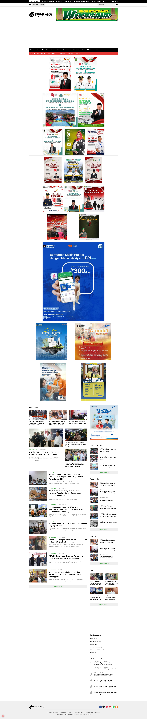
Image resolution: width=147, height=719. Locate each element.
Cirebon (78, 53)
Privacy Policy (89, 712)
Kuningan (70, 53)
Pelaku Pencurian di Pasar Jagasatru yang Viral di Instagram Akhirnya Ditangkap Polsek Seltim (111, 583)
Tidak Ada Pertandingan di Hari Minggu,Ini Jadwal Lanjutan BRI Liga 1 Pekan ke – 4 (105, 693)
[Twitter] (103, 707)
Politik (59, 50)
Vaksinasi (94, 653)
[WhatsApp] (113, 707)
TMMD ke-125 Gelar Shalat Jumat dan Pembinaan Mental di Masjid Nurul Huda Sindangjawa (65, 574)
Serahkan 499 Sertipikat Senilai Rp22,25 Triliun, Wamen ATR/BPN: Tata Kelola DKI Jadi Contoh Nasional (108, 458)
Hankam (32, 53)
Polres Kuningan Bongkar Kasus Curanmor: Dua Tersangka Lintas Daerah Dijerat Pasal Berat (74, 464)
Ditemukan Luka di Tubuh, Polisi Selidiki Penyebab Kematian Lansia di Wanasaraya (96, 583)
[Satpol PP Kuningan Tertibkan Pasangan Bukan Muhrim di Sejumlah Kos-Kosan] (38, 543)
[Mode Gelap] (117, 4)
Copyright (70, 712)
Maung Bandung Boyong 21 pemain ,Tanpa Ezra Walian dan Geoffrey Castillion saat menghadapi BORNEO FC (105, 675)
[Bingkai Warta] (41, 14)
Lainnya (96, 50)
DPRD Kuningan (52, 53)
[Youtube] (110, 707)
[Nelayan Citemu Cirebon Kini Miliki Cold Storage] (94, 451)
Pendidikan (45, 50)
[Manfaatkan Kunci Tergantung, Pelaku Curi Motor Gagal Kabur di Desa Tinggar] (111, 590)
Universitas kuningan (97, 647)
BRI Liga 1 (94, 638)
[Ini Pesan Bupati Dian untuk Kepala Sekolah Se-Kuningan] (58, 415)
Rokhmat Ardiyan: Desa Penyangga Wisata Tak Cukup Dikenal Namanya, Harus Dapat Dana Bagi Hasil (109, 507)
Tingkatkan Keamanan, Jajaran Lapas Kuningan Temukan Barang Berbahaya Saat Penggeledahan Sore (66, 493)
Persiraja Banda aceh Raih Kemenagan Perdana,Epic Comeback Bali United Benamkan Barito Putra (105, 687)
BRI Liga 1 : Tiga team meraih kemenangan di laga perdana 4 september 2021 (103, 663)
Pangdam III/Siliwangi (97, 650)
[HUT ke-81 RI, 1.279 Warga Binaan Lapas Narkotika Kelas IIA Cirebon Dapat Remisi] (46, 438)
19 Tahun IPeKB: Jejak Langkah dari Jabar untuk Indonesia (108, 523)
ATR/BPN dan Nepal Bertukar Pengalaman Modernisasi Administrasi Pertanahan (66, 557)
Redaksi (35, 4)
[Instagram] (107, 707)
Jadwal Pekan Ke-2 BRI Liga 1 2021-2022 (105, 669)
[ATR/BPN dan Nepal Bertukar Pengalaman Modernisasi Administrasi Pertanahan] (38, 559)
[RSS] (116, 707)
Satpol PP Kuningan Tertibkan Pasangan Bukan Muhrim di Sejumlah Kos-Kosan (68, 541)
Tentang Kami (79, 712)
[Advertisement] (73, 35)
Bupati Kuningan (96, 641)
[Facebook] (100, 707)
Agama (53, 50)
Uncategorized (33, 449)
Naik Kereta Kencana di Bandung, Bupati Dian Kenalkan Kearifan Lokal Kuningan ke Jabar (75, 444)
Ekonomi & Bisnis (87, 50)
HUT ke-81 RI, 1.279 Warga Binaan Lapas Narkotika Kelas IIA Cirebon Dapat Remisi (45, 454)
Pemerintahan (67, 50)
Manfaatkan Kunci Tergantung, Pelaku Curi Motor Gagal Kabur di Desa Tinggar (110, 597)
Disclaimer (97, 712)
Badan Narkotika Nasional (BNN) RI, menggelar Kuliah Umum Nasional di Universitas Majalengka (95, 597)
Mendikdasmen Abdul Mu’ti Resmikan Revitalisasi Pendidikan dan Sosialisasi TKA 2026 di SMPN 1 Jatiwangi (66, 509)
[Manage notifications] (3, 716)
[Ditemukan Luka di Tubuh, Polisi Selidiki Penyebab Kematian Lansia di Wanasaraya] (96, 576)
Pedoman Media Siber (59, 712)
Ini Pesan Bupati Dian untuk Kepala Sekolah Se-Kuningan (57, 422)
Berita (32, 50)
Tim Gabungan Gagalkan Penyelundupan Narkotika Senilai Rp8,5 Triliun (82, 1)
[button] (113, 4)
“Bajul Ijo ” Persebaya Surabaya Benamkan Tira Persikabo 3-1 (103, 681)
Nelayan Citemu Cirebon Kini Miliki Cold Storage (108, 450)
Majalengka (62, 53)
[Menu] (30, 4)
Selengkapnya (58, 586)
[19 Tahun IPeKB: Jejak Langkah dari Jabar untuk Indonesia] (94, 523)
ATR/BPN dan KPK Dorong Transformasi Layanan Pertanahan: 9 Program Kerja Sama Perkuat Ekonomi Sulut (108, 465)
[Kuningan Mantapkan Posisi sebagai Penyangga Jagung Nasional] (38, 527)
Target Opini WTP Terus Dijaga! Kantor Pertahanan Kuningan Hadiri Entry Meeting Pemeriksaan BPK (66, 476)
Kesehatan (77, 50)
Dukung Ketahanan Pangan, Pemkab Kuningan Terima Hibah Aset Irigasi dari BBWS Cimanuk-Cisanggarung (37, 423)
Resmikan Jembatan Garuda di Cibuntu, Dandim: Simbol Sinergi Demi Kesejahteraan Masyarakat (109, 515)
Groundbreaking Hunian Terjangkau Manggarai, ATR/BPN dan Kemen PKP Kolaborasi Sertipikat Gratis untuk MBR (77, 423)
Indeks (42, 4)
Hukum (38, 50)
